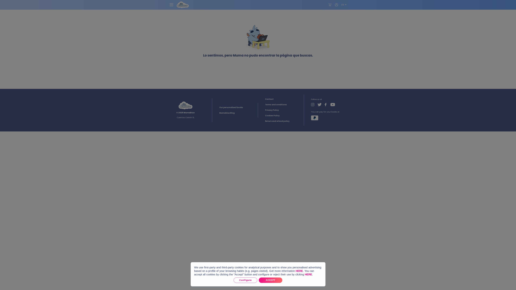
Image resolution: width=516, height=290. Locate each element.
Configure (245, 280)
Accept (270, 280)
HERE (299, 270)
